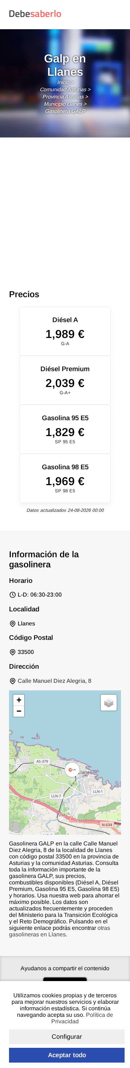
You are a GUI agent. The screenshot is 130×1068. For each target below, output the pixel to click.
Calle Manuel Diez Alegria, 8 (54, 681)
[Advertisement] (65, 206)
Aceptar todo (67, 1055)
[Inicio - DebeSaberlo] (35, 17)
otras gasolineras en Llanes (59, 931)
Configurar (67, 1036)
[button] (72, 769)
